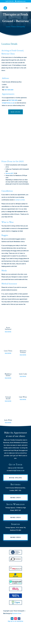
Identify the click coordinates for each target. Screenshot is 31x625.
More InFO (15, 498)
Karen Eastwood (8, 328)
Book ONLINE (15, 478)
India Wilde (8, 420)
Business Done (16, 613)
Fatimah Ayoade (8, 398)
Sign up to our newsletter (15, 621)
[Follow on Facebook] (19, 618)
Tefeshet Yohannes (23, 328)
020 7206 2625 (8, 90)
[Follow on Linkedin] (12, 618)
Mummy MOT (10, 173)
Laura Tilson (8, 351)
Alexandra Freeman (23, 351)
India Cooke (23, 374)
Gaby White (23, 397)
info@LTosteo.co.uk (8, 103)
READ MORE (8, 331)
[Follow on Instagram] (15, 618)
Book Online (15, 112)
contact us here (20, 200)
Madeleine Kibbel (8, 375)
